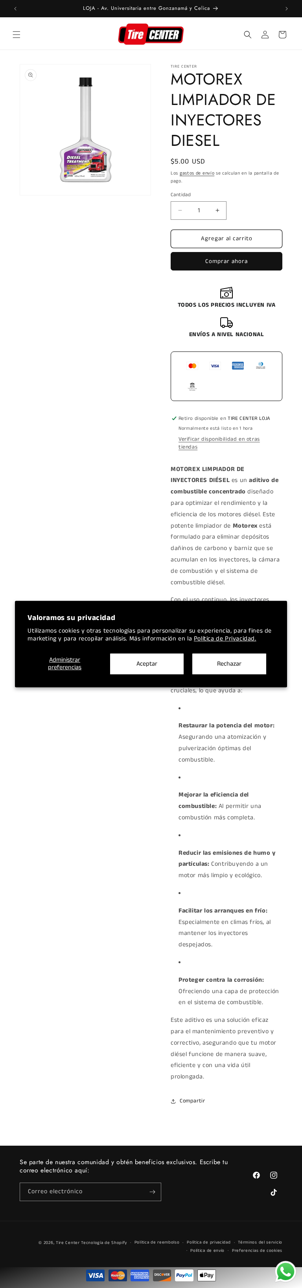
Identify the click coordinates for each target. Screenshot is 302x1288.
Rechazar (229, 663)
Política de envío (207, 1251)
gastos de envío (197, 173)
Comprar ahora (226, 261)
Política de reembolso (157, 1242)
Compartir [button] (192, 1101)
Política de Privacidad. (225, 639)
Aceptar (146, 663)
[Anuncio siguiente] (286, 8)
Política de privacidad (208, 1242)
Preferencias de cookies (257, 1251)
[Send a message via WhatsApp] (285, 1271)
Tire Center (68, 1243)
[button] (16, 34)
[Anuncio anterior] (15, 8)
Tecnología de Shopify (104, 1243)
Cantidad (181, 195)
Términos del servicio (260, 1242)
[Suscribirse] (152, 1192)
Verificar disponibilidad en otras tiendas (219, 443)
